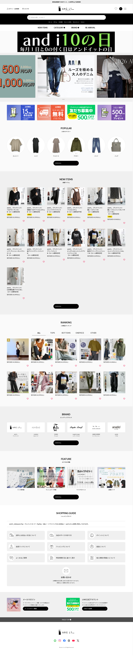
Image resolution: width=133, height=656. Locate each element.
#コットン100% (67, 22)
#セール (50, 22)
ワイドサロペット (81, 489)
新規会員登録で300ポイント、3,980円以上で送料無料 (66, 2)
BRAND (74, 28)
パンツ (96, 156)
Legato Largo (76, 434)
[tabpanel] (66, 76)
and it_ (16, 434)
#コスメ (82, 22)
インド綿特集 (20, 489)
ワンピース (56, 156)
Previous (9, 77)
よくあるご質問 (21, 558)
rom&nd (36, 434)
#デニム (55, 22)
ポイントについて (102, 535)
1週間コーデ (111, 489)
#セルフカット (76, 22)
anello (116, 434)
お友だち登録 (88, 608)
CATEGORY (58, 28)
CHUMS (56, 434)
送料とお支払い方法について (26, 535)
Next (122, 77)
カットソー (16, 156)
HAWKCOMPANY (96, 434)
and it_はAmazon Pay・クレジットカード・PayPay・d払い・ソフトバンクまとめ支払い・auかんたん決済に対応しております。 (49, 524)
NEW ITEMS (43, 28)
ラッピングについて (63, 546)
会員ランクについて (23, 546)
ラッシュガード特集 (51, 489)
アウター (76, 156)
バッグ (116, 156)
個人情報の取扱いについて (105, 558)
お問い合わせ (66, 577)
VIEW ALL (58, 163)
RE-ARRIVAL (90, 28)
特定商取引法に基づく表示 (65, 558)
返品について (101, 546)
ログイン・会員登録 (14, 9)
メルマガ (26, 9)
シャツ (36, 156)
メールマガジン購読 (31, 608)
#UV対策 (61, 22)
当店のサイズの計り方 (64, 535)
